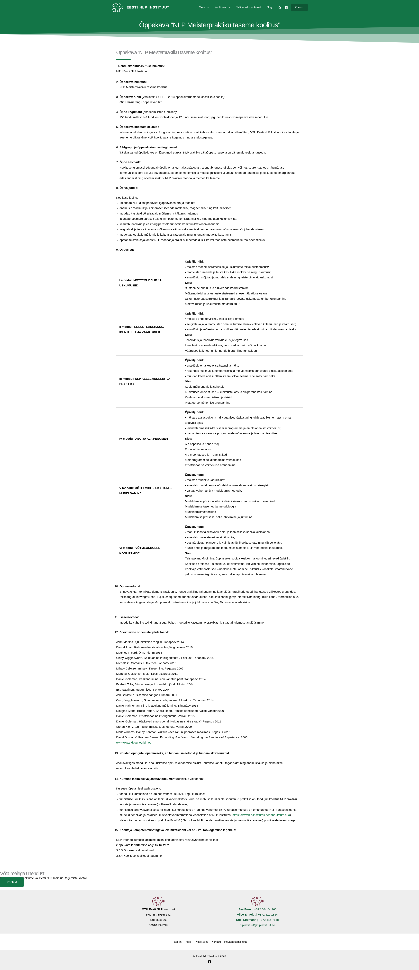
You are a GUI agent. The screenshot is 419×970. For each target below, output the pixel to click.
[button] (207, 7)
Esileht (178, 941)
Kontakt (216, 941)
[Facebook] (286, 7)
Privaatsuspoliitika (235, 941)
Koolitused (202, 941)
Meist (189, 941)
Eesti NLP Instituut (148, 7)
